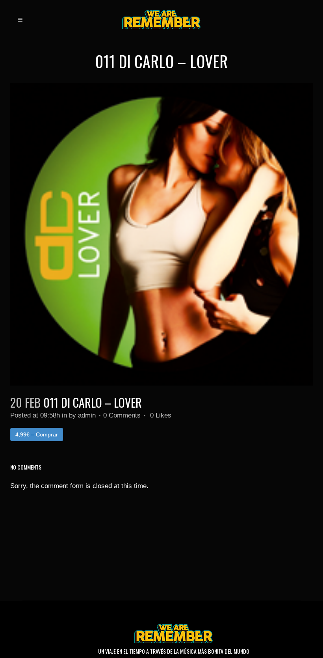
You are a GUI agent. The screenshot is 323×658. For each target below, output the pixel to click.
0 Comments (122, 415)
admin (87, 415)
